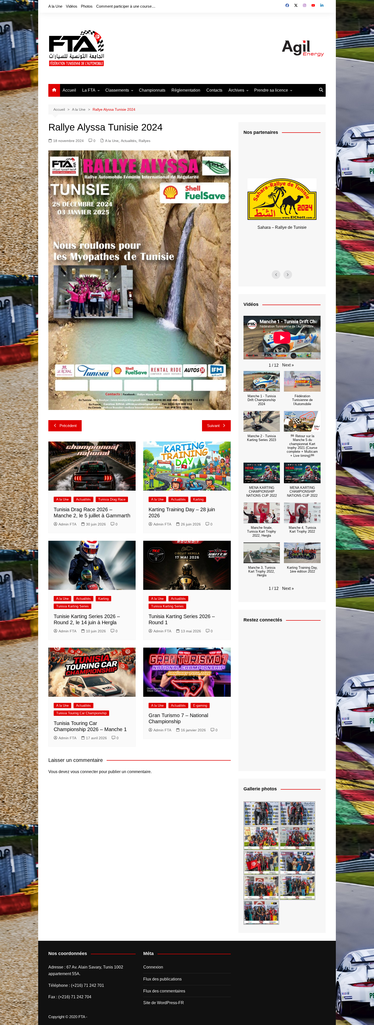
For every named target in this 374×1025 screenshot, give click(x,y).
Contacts (214, 90)
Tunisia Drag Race (111, 499)
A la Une (55, 6)
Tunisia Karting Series (72, 606)
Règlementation (185, 90)
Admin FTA (67, 524)
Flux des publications (162, 979)
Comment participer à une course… (125, 6)
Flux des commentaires (164, 991)
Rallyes (144, 141)
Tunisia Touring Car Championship (81, 713)
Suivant (213, 425)
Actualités (128, 141)
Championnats (152, 90)
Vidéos (71, 6)
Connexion (153, 967)
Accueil (69, 90)
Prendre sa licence (271, 90)
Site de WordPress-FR (163, 1003)
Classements (117, 90)
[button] (288, 365)
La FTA (88, 90)
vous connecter (84, 772)
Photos (87, 6)
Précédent (68, 425)
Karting (198, 499)
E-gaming (200, 705)
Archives (236, 90)
